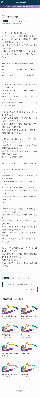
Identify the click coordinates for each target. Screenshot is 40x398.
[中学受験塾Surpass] (20, 2)
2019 (13, 21)
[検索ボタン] (2, 2)
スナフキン (19, 21)
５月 (26, 21)
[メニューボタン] (37, 2)
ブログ (6, 21)
